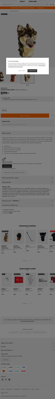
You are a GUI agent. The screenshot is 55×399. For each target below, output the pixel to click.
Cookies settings (21, 70)
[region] (27, 66)
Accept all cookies (32, 70)
